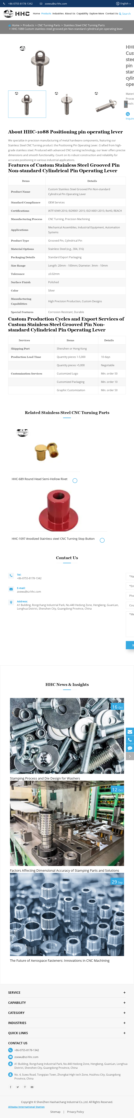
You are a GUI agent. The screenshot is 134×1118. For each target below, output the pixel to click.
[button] (126, 104)
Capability (82, 13)
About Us (70, 13)
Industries (58, 13)
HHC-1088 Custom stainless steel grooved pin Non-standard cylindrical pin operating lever (67, 29)
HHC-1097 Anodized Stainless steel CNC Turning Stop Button (53, 539)
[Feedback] (130, 748)
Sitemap (55, 1112)
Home (36, 13)
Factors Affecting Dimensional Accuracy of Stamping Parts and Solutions (64, 870)
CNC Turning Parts (49, 25)
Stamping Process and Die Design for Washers (45, 778)
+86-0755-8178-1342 (20, 3)
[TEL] (130, 740)
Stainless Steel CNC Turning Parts (84, 25)
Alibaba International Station (26, 1107)
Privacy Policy (75, 1112)
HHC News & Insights (67, 684)
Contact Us (111, 13)
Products (46, 13)
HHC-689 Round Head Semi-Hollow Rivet (39, 479)
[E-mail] (130, 732)
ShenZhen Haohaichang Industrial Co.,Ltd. (62, 1102)
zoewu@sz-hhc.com (56, 3)
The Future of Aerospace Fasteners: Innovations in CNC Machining (59, 960)
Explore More (97, 13)
